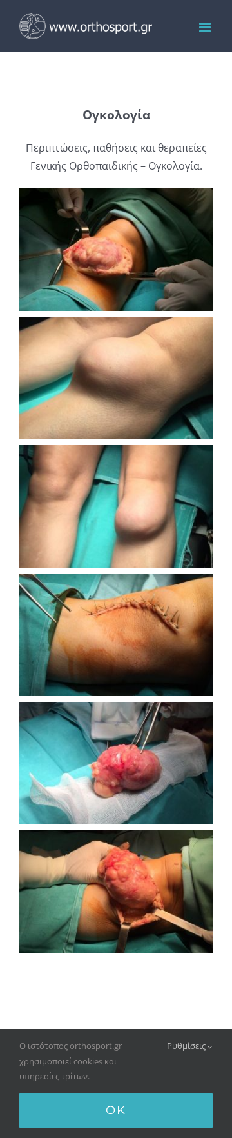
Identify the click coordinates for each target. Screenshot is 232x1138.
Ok (116, 1110)
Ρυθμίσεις (187, 1046)
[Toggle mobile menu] (206, 27)
